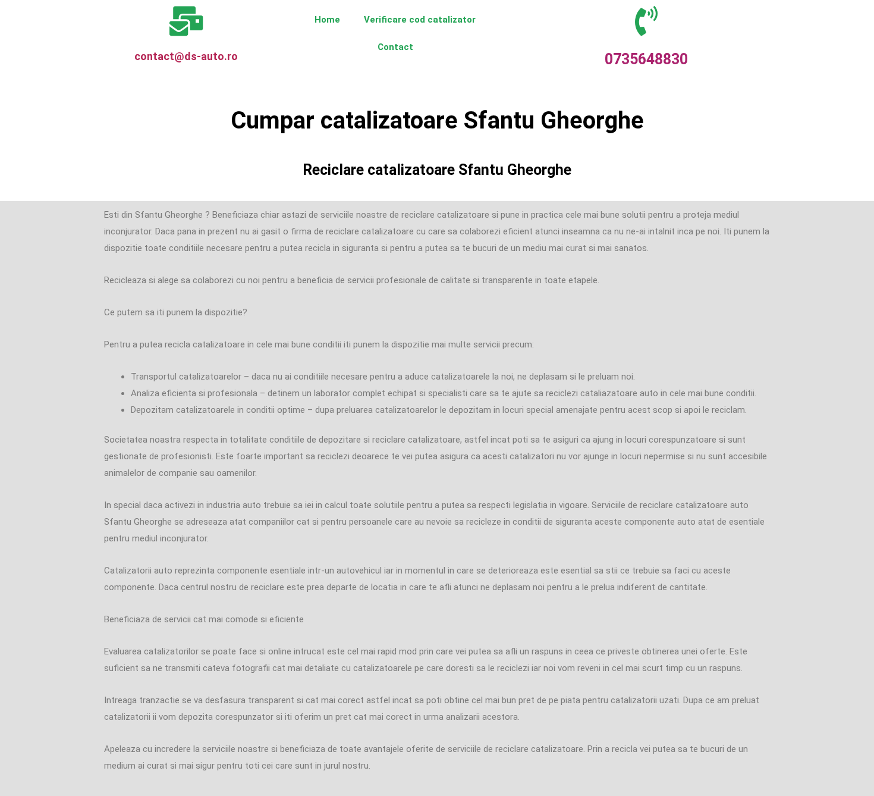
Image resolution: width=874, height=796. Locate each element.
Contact (395, 47)
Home (327, 19)
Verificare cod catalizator (420, 19)
